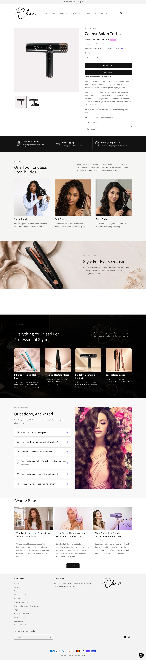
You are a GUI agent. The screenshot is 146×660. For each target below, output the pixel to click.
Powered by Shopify (80, 655)
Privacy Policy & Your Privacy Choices (26, 606)
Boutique (17, 598)
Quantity (87, 53)
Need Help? (18, 587)
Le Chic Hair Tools (69, 655)
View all (73, 566)
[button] (62, 13)
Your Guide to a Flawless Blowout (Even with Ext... (109, 534)
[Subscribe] (50, 637)
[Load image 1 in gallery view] (21, 102)
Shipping (87, 44)
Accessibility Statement (22, 625)
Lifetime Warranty (20, 595)
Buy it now (108, 73)
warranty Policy (19, 617)
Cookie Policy (19, 621)
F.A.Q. (16, 591)
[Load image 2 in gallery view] (34, 102)
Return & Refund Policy (22, 613)
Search (16, 583)
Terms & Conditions (21, 602)
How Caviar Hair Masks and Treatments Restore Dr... (71, 534)
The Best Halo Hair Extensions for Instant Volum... (33, 534)
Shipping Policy (19, 610)
